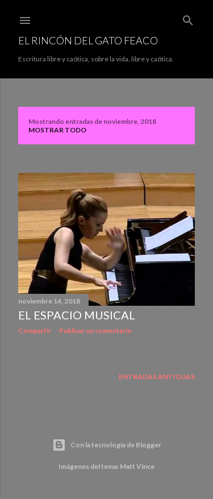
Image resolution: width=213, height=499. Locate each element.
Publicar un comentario (95, 330)
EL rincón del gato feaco (88, 40)
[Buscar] (188, 18)
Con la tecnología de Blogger (115, 444)
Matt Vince (137, 466)
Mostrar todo (57, 130)
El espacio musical (76, 315)
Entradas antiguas (157, 376)
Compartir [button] (34, 330)
